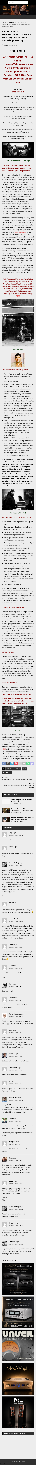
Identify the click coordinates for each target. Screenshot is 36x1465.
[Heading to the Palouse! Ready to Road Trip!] (6, 801)
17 (22, 803)
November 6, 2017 (17, 812)
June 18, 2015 (16, 821)
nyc (24, 769)
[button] (33, 17)
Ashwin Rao (13, 1098)
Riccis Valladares (20, 232)
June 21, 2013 (16, 803)
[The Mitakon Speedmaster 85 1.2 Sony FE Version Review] (6, 819)
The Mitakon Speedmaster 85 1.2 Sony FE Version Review (22, 818)
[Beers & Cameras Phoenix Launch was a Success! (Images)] (6, 810)
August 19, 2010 (8, 45)
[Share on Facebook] (4, 763)
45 (22, 821)
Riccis (11, 903)
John (10, 1030)
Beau (11, 1158)
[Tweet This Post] (8, 763)
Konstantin (13, 1068)
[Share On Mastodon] (32, 763)
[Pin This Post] (16, 763)
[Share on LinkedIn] (12, 763)
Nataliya (12, 1242)
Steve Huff (13, 863)
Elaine (11, 847)
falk (10, 966)
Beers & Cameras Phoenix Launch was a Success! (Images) (22, 809)
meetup (17, 769)
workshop (6, 772)
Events (9, 769)
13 (25, 812)
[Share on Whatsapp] (28, 763)
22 (16, 45)
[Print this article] (24, 763)
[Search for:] (18, 2)
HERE (18, 296)
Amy (10, 984)
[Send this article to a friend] (20, 763)
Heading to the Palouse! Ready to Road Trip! (21, 800)
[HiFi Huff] (18, 14)
